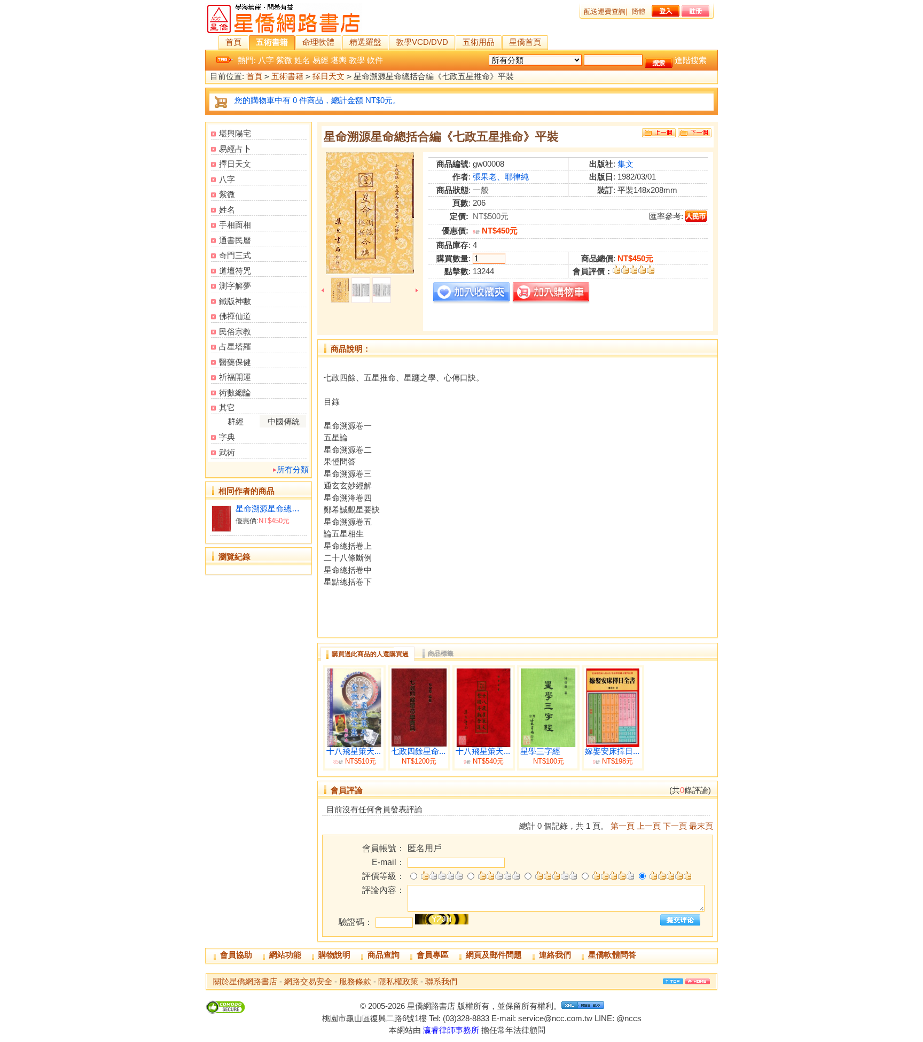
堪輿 (339, 60)
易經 (320, 60)
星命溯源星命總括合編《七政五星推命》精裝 (271, 508)
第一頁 (623, 825)
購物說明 (334, 954)
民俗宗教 (235, 331)
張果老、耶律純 (501, 176)
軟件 (375, 60)
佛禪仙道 (235, 316)
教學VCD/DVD (422, 41)
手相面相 (235, 224)
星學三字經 (540, 751)
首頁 (233, 41)
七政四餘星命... (418, 751)
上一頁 (649, 825)
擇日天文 (328, 76)
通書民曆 (235, 240)
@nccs (629, 1018)
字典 (227, 436)
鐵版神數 (235, 301)
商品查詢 (383, 954)
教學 (357, 60)
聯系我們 (441, 981)
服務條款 (355, 981)
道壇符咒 (235, 270)
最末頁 (701, 825)
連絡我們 (555, 954)
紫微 (284, 60)
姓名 (302, 60)
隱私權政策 (398, 981)
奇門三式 (235, 255)
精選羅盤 (365, 41)
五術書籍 (272, 41)
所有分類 (293, 469)
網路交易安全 (308, 981)
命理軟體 (318, 41)
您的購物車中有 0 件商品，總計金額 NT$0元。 (317, 100)
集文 (625, 163)
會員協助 (236, 954)
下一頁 (675, 825)
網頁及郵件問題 (494, 954)
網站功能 (285, 954)
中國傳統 (284, 421)
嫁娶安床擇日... (612, 751)
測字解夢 (235, 285)
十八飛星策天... (353, 751)
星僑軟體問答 (612, 954)
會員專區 (433, 954)
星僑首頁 (525, 41)
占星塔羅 (235, 346)
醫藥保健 (235, 362)
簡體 (638, 11)
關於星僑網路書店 (245, 981)
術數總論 (235, 392)
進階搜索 (691, 60)
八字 (266, 60)
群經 (236, 421)
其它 (227, 407)
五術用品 (479, 41)
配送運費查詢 (604, 11)
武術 (227, 452)
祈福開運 (235, 377)
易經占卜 (235, 148)
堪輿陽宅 (235, 133)
